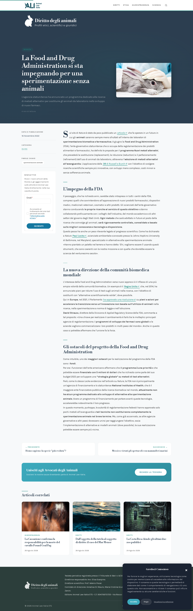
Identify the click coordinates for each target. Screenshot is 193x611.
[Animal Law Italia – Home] (33, 5)
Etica (126, 5)
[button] (185, 569)
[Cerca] (166, 5)
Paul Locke (78, 235)
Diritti (116, 5)
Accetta (133, 602)
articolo (121, 133)
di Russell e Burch (114, 163)
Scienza (156, 5)
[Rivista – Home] (50, 21)
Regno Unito (130, 286)
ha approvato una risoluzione (118, 299)
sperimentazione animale (33, 163)
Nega (146, 602)
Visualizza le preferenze (163, 602)
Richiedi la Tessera (151, 472)
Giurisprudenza (140, 5)
